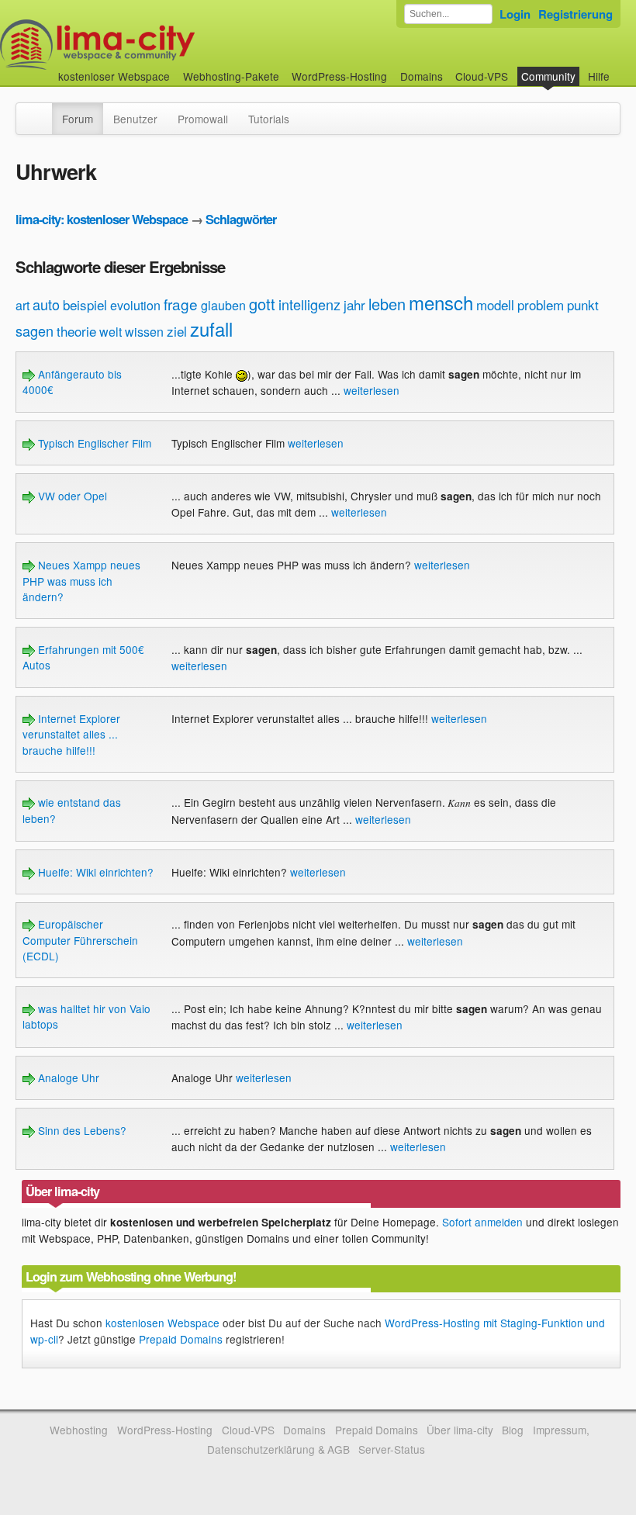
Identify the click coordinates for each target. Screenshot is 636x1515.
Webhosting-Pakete (231, 76)
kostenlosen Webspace (162, 1322)
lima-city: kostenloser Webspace (102, 219)
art (22, 305)
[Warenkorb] (622, 69)
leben (387, 303)
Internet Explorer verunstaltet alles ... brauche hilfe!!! (71, 734)
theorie (76, 331)
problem (540, 304)
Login (515, 14)
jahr (354, 304)
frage (181, 303)
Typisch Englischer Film (93, 443)
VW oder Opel (71, 495)
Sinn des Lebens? (80, 1130)
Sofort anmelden (482, 1222)
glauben (223, 305)
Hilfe (599, 76)
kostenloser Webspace (114, 76)
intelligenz (309, 304)
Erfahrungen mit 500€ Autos (83, 657)
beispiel (85, 304)
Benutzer (135, 118)
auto (46, 304)
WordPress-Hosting (339, 76)
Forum (77, 118)
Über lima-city (460, 1429)
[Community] (42, 111)
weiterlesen (371, 390)
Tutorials (268, 118)
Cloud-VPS (481, 76)
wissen (144, 332)
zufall (211, 328)
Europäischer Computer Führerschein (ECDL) (80, 939)
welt (110, 332)
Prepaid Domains (181, 1339)
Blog (513, 1429)
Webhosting (79, 1429)
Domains (421, 76)
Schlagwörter (241, 219)
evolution (135, 305)
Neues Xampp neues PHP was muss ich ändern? (81, 580)
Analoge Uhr (67, 1077)
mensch (441, 302)
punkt (583, 304)
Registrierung (575, 14)
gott (262, 303)
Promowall (203, 118)
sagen (35, 330)
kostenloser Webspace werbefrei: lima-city (155, 44)
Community (548, 76)
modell (495, 304)
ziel (177, 331)
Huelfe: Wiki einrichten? (94, 872)
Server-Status (391, 1449)
